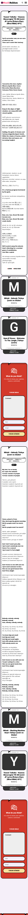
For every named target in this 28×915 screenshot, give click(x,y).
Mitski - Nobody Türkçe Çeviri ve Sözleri (14, 299)
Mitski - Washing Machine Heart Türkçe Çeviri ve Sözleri (14, 732)
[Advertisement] (14, 68)
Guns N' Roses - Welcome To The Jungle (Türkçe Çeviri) (14, 340)
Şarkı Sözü (10, 28)
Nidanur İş (16, 30)
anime (10, 269)
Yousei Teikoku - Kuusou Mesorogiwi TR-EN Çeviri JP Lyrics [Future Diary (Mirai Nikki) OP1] (14, 776)
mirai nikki (17, 269)
